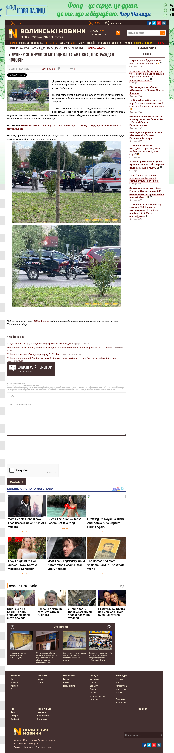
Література (121, 685)
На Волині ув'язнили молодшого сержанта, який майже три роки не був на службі (144, 150)
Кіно (118, 682)
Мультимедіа (61, 627)
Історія (119, 692)
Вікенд (93, 689)
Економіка (37, 43)
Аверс (161, 43)
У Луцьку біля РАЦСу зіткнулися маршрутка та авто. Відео (39, 343)
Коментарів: (48, 68)
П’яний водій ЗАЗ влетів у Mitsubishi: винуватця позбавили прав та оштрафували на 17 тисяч (59, 347)
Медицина (95, 678)
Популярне (77, 48)
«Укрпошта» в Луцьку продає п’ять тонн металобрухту (145, 61)
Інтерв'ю (13, 48)
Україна (14, 685)
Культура (64, 43)
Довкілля (94, 685)
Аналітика (25, 48)
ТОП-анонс (121, 702)
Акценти (116, 43)
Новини (147, 54)
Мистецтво (121, 689)
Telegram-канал (41, 320)
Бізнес (66, 682)
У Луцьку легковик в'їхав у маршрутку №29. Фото (34, 354)
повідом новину (143, 43)
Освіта (93, 682)
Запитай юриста (96, 48)
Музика (119, 678)
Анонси (66, 48)
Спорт (82, 43)
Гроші (66, 678)
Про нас (18, 747)
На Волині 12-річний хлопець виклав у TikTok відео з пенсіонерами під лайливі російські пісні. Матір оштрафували (145, 210)
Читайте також (15, 337)
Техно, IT (94, 699)
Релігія (93, 692)
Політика (24, 43)
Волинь (14, 682)
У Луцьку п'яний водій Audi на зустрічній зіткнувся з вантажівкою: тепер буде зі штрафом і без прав (62, 358)
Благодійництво (97, 695)
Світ (13, 689)
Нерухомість (69, 685)
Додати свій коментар (35, 367)
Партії (40, 682)
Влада (40, 678)
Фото (35, 48)
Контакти (28, 747)
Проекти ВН (103, 43)
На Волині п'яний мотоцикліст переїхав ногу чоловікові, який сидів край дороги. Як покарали (146, 103)
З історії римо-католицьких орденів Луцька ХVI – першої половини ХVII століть (74, 656)
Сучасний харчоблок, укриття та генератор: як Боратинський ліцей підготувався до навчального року (146, 75)
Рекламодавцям (43, 747)
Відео (42, 48)
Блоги (50, 48)
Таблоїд (91, 43)
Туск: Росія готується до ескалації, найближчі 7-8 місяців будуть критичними (144, 177)
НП (12, 708)
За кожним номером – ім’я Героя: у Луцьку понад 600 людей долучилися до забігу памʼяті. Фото (100, 656)
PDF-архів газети (147, 48)
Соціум (94, 675)
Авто (13, 712)
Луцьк (13, 678)
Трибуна (127, 43)
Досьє (58, 48)
